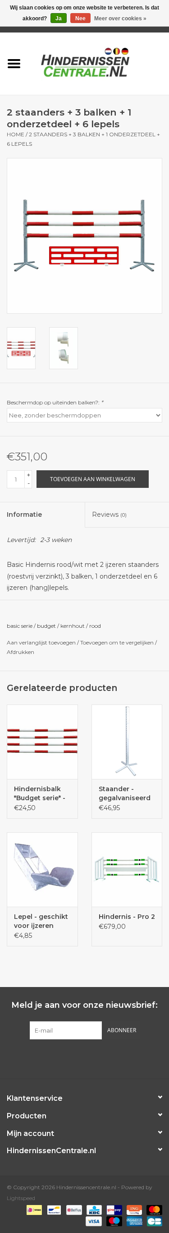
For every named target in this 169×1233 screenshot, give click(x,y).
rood (95, 625)
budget (46, 625)
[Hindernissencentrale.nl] (98, 63)
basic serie (19, 625)
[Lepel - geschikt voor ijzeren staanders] (42, 869)
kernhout (72, 625)
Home (15, 134)
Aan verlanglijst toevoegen (41, 642)
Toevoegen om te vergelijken (117, 642)
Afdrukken (20, 652)
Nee (80, 18)
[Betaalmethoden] (33, 1209)
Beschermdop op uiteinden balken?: (55, 402)
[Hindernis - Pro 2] (127, 869)
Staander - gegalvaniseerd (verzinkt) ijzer (125, 793)
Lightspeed (21, 1198)
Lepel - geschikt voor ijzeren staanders (41, 921)
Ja (58, 18)
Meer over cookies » (120, 18)
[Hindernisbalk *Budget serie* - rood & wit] (42, 742)
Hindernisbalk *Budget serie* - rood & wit (39, 793)
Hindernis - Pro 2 (127, 917)
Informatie (24, 514)
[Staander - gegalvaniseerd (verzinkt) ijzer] (127, 742)
